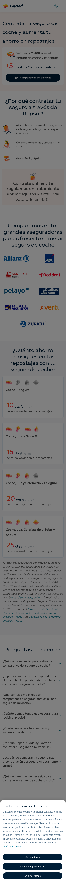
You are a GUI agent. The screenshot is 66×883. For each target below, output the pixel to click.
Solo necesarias (32, 875)
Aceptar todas (32, 857)
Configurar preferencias (32, 866)
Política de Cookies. (13, 846)
